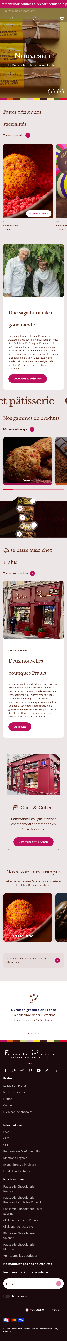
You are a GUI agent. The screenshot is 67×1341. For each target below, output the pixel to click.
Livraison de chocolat (17, 1112)
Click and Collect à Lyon (19, 1227)
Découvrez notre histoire (28, 378)
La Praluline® (10, 225)
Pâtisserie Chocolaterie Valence (19, 1235)
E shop (8, 1099)
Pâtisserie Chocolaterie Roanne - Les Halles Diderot (22, 1200)
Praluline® (44, 350)
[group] (33, 53)
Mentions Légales (15, 1158)
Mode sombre (21, 1296)
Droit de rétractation (17, 1171)
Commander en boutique (33, 841)
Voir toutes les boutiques (20, 1256)
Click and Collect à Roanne (21, 1220)
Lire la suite (20, 726)
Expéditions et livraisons (20, 1165)
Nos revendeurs (14, 1092)
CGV (6, 1138)
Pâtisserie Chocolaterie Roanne (19, 1188)
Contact (8, 1105)
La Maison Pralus (15, 1085)
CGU (6, 1145)
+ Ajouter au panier (38, 213)
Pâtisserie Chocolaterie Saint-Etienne (23, 1211)
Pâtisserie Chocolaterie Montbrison (19, 1247)
